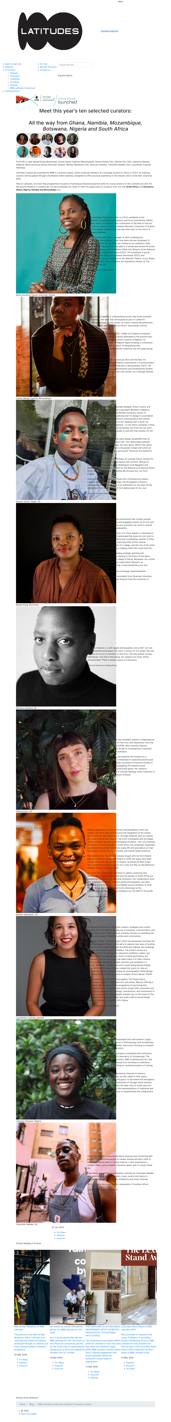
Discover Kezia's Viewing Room (101, 270)
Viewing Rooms (12, 91)
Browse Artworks (48, 67)
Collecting (15, 79)
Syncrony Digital (29, 1413)
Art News (14, 82)
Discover (61, 1238)
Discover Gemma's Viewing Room (102, 780)
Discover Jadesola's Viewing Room (103, 1100)
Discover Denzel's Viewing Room (102, 493)
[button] (60, 71)
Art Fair (43, 64)
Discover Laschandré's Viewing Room (104, 1006)
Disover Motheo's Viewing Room (102, 896)
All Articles (10, 70)
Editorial (9, 67)
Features (14, 73)
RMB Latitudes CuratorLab (22, 88)
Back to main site (13, 64)
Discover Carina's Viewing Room (102, 377)
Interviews (15, 76)
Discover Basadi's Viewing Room (102, 588)
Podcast (14, 85)
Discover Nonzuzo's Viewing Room (103, 665)
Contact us (45, 70)
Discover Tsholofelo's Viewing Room (103, 1190)
